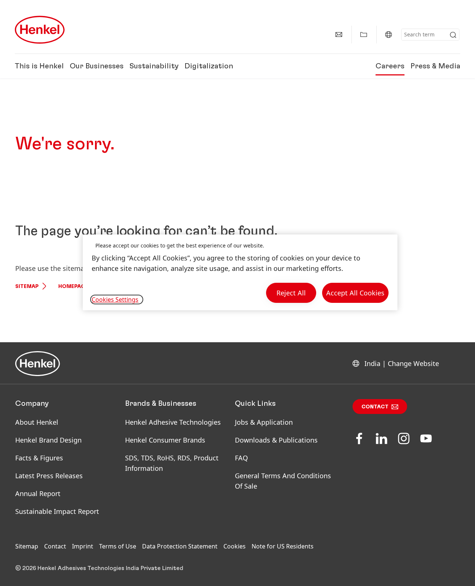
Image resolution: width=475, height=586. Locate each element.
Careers (390, 66)
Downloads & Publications (276, 440)
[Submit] (453, 35)
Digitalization (208, 66)
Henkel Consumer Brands (165, 440)
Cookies (234, 546)
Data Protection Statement (179, 546)
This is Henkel (39, 66)
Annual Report (37, 493)
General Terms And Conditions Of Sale (283, 481)
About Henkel (36, 422)
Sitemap (27, 286)
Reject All (291, 292)
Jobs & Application (264, 422)
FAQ (241, 457)
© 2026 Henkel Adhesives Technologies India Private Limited (99, 568)
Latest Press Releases (49, 475)
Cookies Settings (115, 299)
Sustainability (154, 66)
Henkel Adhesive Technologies (173, 422)
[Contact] (339, 34)
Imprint (82, 546)
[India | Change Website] (388, 34)
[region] (240, 272)
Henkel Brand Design (48, 440)
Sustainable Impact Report (57, 511)
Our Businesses (97, 66)
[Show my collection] (364, 34)
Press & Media (435, 66)
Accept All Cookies (355, 292)
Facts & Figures (39, 457)
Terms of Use (117, 546)
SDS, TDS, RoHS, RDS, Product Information (172, 463)
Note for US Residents (283, 546)
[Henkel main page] (40, 30)
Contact (375, 406)
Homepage (73, 286)
